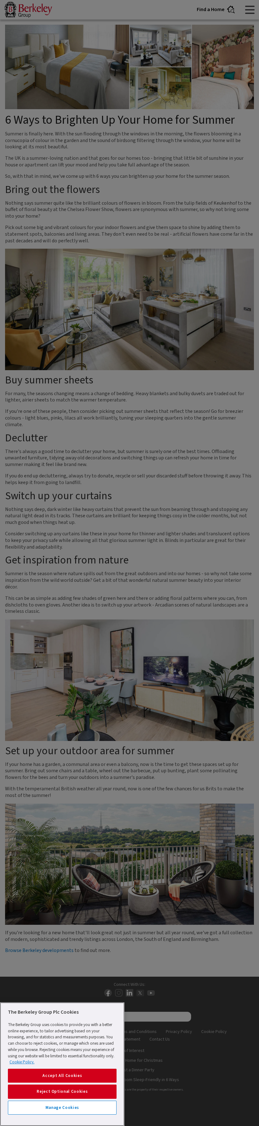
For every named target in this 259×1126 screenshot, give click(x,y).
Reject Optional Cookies (62, 1091)
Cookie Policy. (21, 1062)
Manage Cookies (62, 1107)
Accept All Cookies (62, 1076)
